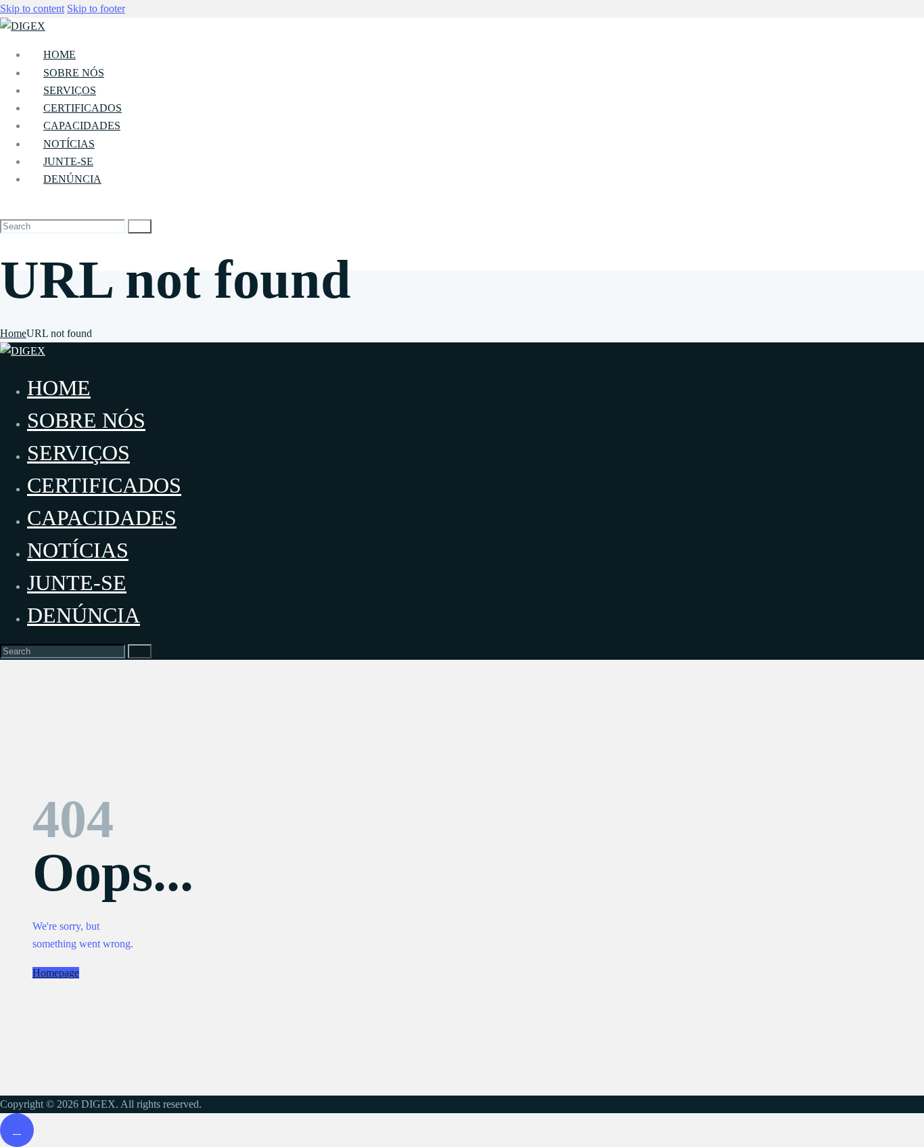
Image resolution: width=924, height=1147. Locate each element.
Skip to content (32, 8)
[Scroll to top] (17, 1130)
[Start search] (140, 226)
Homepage (55, 973)
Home (13, 333)
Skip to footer (96, 8)
